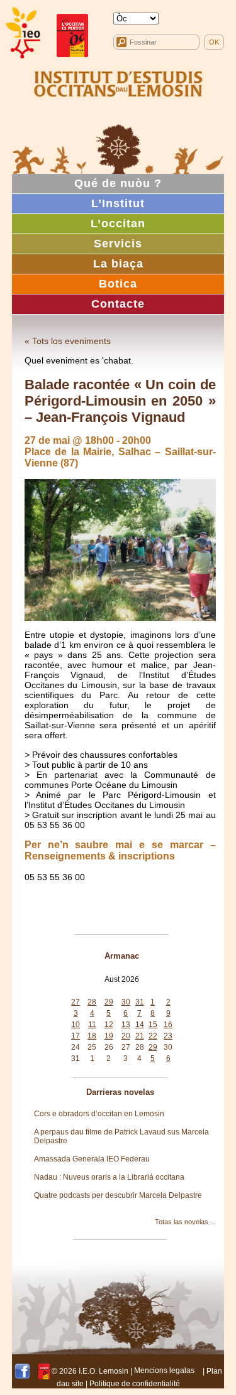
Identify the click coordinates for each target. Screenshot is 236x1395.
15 (153, 1024)
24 (75, 1047)
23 (168, 1035)
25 (91, 1047)
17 (75, 1035)
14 (139, 1024)
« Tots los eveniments (68, 341)
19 (108, 1035)
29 (108, 1002)
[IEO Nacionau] (118, 82)
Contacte (118, 304)
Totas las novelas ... (185, 1221)
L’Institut (118, 203)
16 (168, 1024)
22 (153, 1035)
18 (91, 1035)
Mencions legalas (164, 1370)
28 (91, 1002)
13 (125, 1024)
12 (108, 1024)
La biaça (118, 263)
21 (139, 1035)
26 (108, 1047)
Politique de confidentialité (134, 1383)
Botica (118, 283)
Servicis (118, 243)
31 (139, 1002)
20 (125, 1035)
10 (75, 1024)
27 (75, 1002)
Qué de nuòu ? (118, 183)
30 (125, 1002)
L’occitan (118, 223)
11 (92, 1024)
